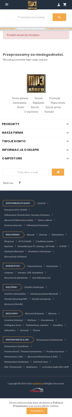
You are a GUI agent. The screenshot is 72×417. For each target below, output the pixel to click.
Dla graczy (9, 241)
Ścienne (36, 330)
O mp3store (31, 111)
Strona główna (20, 98)
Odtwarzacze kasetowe (37, 225)
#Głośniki (11, 287)
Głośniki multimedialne (15, 293)
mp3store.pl (38, 383)
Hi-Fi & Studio (24, 241)
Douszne (43, 234)
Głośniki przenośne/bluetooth (44, 293)
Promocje (54, 98)
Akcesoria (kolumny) (34, 313)
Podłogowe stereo (12, 325)
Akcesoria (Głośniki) (13, 304)
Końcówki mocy (40, 361)
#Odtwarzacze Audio (18, 203)
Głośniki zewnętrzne (41, 298)
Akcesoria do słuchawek (15, 256)
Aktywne (52, 313)
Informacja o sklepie (20, 150)
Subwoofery (10, 330)
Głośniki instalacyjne (34, 287)
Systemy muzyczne (13, 225)
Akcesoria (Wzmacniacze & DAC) (42, 356)
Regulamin (38, 102)
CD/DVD (41, 203)
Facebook (20, 182)
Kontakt (49, 111)
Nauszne (31, 234)
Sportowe (8, 246)
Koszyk (39, 98)
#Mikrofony (13, 265)
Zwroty (35, 107)
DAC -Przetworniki (13, 366)
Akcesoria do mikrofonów (16, 277)
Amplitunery (32, 366)
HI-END (62, 246)
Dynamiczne (52, 266)
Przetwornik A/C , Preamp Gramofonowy (23, 351)
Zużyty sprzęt (53, 107)
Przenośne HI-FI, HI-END (15, 209)
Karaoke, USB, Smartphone (30, 272)
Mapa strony (58, 102)
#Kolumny (12, 313)
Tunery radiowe (45, 220)
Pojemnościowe (34, 266)
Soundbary (58, 325)
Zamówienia (19, 102)
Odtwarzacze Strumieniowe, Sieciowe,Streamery (27, 214)
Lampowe (8, 272)
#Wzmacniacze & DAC (17, 339)
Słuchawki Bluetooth (14, 251)
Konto (20, 107)
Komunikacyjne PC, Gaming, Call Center (36, 246)
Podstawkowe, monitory (37, 325)
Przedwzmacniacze (55, 351)
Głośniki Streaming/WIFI (15, 298)
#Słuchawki (12, 234)
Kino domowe (47, 320)
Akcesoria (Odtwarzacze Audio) (18, 220)
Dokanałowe (58, 234)
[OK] (58, 172)
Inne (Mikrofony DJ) (41, 277)
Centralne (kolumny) (13, 320)
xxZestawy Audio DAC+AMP (55, 366)
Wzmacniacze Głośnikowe (16, 346)
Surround (24, 330)
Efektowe (31, 320)
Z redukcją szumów (45, 241)
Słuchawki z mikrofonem (39, 251)
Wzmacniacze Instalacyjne (16, 361)
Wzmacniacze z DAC (13, 356)
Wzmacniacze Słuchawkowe (49, 339)
